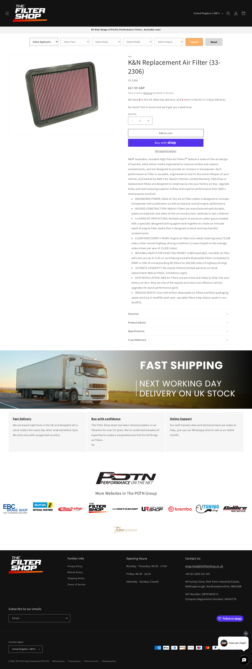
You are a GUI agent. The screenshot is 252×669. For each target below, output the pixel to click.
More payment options (165, 151)
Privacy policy (74, 661)
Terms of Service (77, 584)
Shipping (147, 93)
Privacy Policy (75, 566)
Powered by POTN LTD (39, 661)
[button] (7, 13)
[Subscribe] (66, 618)
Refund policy (58, 661)
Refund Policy (75, 572)
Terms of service (91, 661)
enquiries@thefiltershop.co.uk (204, 566)
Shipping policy (109, 661)
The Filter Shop (22, 661)
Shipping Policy (76, 578)
